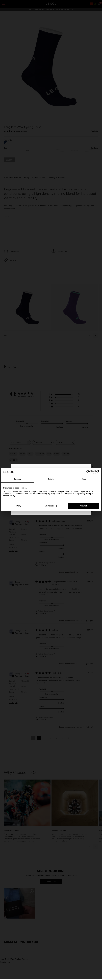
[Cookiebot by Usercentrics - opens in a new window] (88, 472)
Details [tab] (51, 479)
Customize (49, 506)
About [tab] (84, 479)
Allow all (83, 506)
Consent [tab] (17, 479)
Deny (18, 506)
